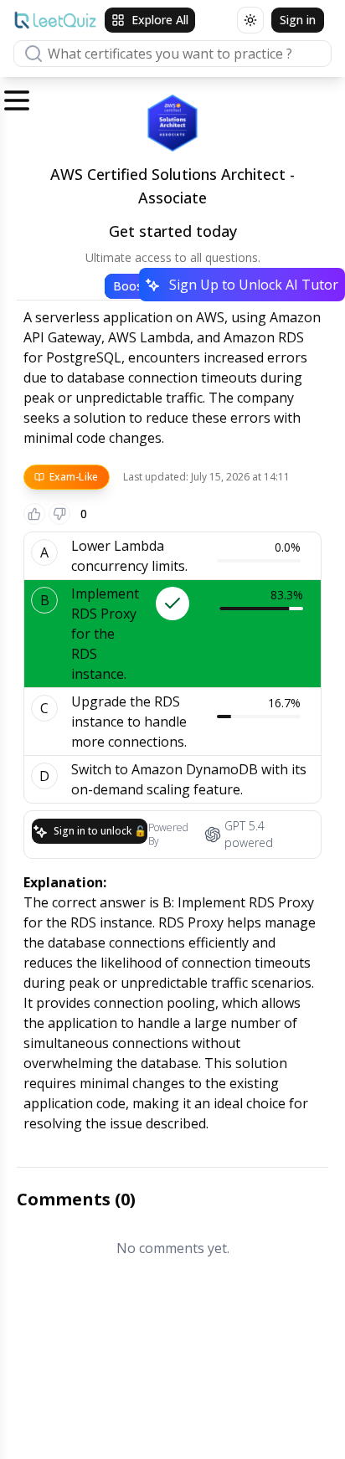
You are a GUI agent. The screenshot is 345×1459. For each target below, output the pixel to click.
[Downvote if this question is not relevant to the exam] (59, 514)
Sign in (298, 20)
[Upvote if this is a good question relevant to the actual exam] (34, 514)
